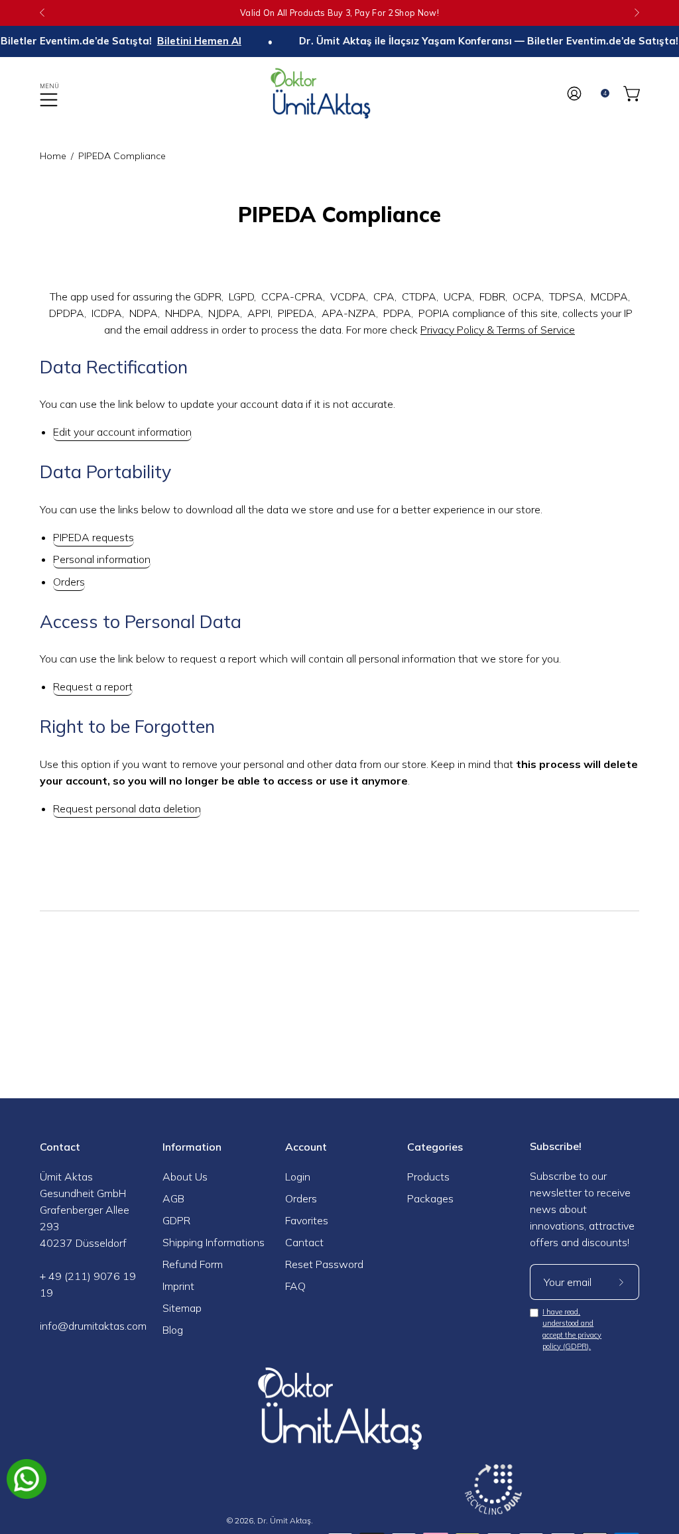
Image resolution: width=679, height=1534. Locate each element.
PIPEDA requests (93, 537)
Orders (69, 581)
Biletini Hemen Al (183, 41)
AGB (173, 1198)
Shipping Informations (213, 1242)
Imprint (178, 1286)
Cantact (304, 1242)
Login (297, 1176)
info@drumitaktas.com (93, 1325)
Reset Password (324, 1264)
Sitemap (182, 1307)
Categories (435, 1146)
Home (53, 156)
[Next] (637, 13)
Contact (60, 1146)
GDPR (176, 1220)
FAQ (295, 1286)
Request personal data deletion (127, 808)
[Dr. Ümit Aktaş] (339, 93)
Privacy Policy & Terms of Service (497, 329)
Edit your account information (122, 431)
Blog (172, 1329)
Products (428, 1176)
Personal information (102, 559)
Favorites (306, 1220)
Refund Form (192, 1264)
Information (191, 1146)
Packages (430, 1198)
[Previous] (42, 13)
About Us (185, 1176)
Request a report (93, 686)
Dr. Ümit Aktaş (284, 1520)
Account (306, 1146)
